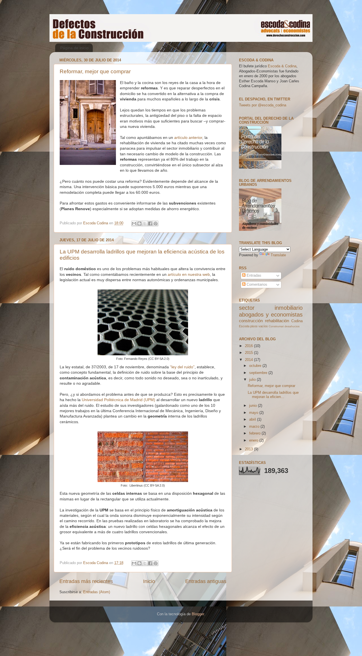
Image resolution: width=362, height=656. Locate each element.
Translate (278, 255)
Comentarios (256, 285)
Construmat (276, 326)
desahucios (292, 326)
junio (253, 406)
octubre (255, 366)
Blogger (198, 614)
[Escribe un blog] (139, 223)
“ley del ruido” (182, 367)
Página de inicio (74, 48)
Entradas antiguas (205, 581)
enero (254, 440)
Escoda (244, 326)
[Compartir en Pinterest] (155, 223)
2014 (249, 360)
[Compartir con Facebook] (150, 223)
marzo (254, 427)
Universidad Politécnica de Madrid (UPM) (118, 399)
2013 (249, 449)
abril (253, 419)
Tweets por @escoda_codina (262, 105)
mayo (254, 413)
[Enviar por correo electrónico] (134, 223)
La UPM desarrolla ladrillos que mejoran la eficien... (273, 395)
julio (253, 380)
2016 (249, 346)
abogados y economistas (271, 314)
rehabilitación (277, 320)
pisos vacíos (259, 326)
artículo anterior (188, 137)
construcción (251, 320)
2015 (249, 353)
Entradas (253, 276)
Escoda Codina (96, 223)
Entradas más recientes (86, 581)
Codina (297, 321)
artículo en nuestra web (189, 274)
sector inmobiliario (271, 308)
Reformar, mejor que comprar (95, 71)
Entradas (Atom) (96, 592)
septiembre (258, 373)
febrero (255, 433)
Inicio (149, 581)
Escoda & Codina (282, 66)
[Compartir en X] (145, 223)
